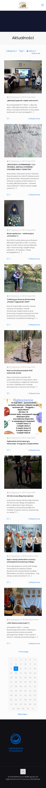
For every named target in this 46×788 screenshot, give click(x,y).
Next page (22, 714)
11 (30, 664)
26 (16, 677)
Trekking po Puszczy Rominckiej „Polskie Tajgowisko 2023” (21, 300)
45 (21, 691)
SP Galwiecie (14, 97)
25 (11, 677)
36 (35, 682)
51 (20, 695)
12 (35, 664)
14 (16, 668)
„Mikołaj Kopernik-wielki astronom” (22, 100)
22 (25, 673)
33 (21, 682)
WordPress (35, 779)
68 (18, 708)
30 (35, 677)
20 (16, 673)
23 (30, 673)
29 (30, 677)
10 (25, 664)
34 (25, 682)
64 (25, 704)
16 (25, 668)
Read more (35, 118)
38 (16, 686)
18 (35, 668)
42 (35, 686)
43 (11, 691)
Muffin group (30, 777)
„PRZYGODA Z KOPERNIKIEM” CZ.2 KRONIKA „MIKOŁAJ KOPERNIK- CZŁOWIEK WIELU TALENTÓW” (21, 167)
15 (20, 668)
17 (30, 668)
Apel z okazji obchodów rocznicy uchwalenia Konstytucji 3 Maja (21, 560)
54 (35, 695)
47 (30, 691)
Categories (11, 51)
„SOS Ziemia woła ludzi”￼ (18, 623)
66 (35, 704)
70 (28, 708)
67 (14, 708)
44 (16, 691)
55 (11, 700)
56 (16, 700)
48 (35, 691)
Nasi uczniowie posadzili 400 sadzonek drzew (19, 371)
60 (35, 700)
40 (25, 686)
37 (11, 686)
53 (30, 695)
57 (21, 700)
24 (35, 673)
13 (11, 668)
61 (11, 704)
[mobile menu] (42, 5)
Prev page (24, 651)
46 (25, 691)
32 (16, 682)
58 (25, 700)
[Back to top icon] (23, 771)
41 (30, 686)
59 (30, 700)
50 (16, 695)
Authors (31, 51)
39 (21, 686)
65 (30, 704)
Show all (36, 53)
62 (16, 704)
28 (25, 677)
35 (30, 682)
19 (11, 673)
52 (25, 695)
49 (11, 695)
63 (21, 704)
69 (23, 708)
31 (11, 682)
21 (20, 673)
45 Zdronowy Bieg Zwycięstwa (20, 496)
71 (32, 708)
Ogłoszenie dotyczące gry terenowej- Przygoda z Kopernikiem (23, 442)
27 (21, 677)
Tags (21, 51)
